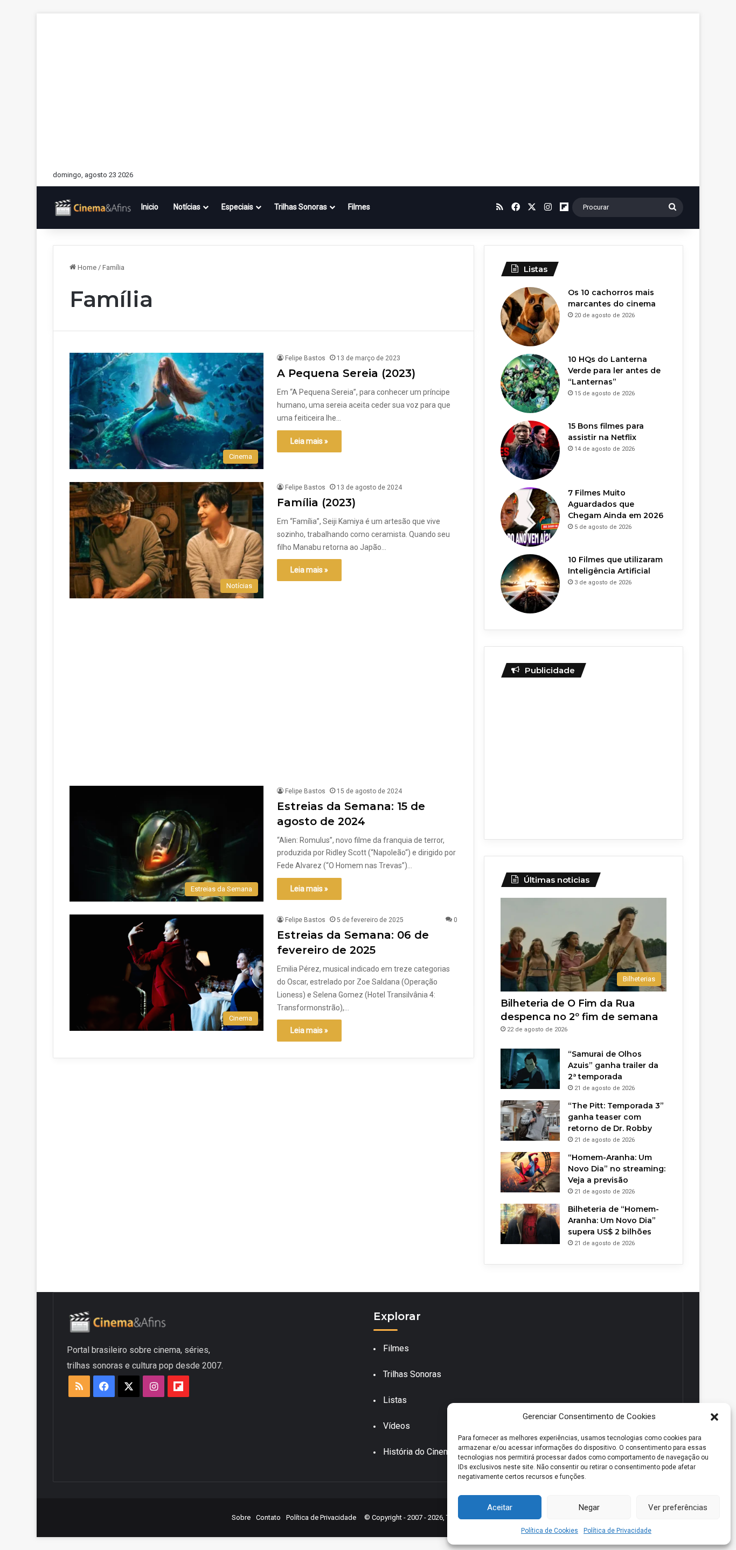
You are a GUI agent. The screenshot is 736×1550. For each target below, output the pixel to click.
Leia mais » (309, 441)
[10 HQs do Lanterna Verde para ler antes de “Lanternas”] (530, 383)
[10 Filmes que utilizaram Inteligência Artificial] (530, 583)
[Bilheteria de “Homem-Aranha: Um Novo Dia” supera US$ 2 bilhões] (530, 1224)
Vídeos (396, 1426)
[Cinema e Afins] (93, 207)
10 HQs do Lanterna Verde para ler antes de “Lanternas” (614, 370)
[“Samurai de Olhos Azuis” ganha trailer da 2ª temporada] (530, 1069)
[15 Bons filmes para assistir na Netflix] (530, 450)
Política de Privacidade (617, 1530)
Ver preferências (677, 1507)
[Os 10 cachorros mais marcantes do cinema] (530, 316)
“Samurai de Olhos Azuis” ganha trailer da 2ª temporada (613, 1065)
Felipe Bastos (305, 358)
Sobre (241, 1517)
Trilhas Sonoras (300, 207)
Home (86, 267)
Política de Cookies (549, 1530)
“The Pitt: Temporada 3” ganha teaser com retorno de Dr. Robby (616, 1117)
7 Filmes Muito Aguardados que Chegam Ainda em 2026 (615, 504)
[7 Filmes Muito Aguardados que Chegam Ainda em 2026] (530, 517)
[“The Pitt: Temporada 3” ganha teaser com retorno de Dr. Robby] (530, 1120)
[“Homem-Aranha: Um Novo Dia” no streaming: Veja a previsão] (530, 1172)
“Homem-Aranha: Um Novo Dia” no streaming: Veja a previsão (616, 1169)
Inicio (149, 207)
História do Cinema (419, 1452)
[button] (714, 1417)
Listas (395, 1400)
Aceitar (499, 1507)
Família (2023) (316, 502)
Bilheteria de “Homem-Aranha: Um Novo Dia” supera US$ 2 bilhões (613, 1220)
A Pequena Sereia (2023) (346, 373)
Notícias (186, 207)
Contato (268, 1517)
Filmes (359, 207)
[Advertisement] (368, 88)
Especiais (237, 207)
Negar (589, 1507)
